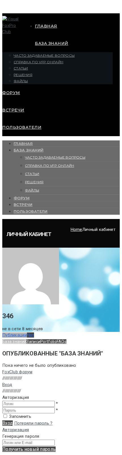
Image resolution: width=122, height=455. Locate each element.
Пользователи (21, 127)
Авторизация (15, 429)
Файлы (21, 81)
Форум (11, 92)
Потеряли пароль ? (33, 423)
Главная (46, 26)
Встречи (13, 110)
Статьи (21, 68)
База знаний (51, 43)
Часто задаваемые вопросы (44, 55)
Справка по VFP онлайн (38, 62)
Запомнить (20, 416)
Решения (23, 75)
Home (76, 229)
